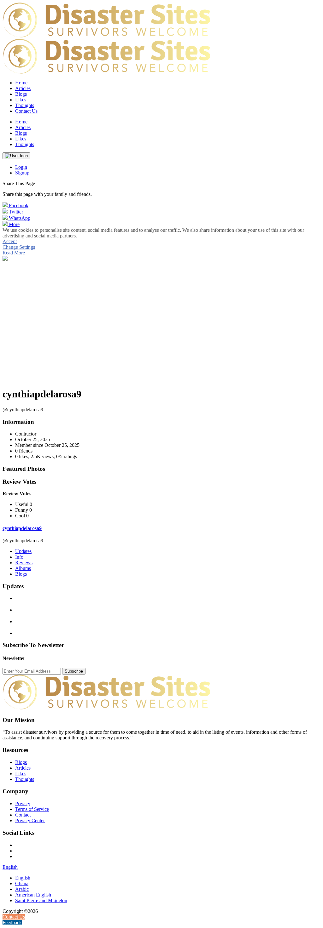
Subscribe (74, 671)
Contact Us (26, 111)
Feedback (12, 922)
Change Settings (19, 247)
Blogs (21, 574)
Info (19, 557)
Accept (10, 241)
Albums (23, 568)
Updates (23, 551)
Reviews (23, 562)
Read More (14, 252)
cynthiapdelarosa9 (22, 528)
